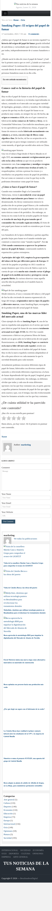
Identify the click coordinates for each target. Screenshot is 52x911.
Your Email (6, 503)
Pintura (7, 834)
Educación (8, 813)
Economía (8, 810)
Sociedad (7, 838)
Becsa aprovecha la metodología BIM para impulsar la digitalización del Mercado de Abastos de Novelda (23, 636)
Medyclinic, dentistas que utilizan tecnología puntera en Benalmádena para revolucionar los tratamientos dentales (25, 611)
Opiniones (8, 831)
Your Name (6, 494)
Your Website (7, 512)
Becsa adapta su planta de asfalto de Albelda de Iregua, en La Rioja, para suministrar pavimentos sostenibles (24, 784)
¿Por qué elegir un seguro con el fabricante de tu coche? (24, 709)
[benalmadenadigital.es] (26, 4)
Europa (7, 820)
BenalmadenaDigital (29, 878)
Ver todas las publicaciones (25, 539)
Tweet (4, 437)
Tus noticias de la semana (26, 866)
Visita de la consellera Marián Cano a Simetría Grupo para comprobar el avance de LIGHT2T (23, 564)
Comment (6, 467)
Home (16, 20)
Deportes (7, 806)
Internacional (9, 824)
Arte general (9, 800)
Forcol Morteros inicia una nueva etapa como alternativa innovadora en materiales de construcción (24, 661)
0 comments (34, 34)
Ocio (23, 20)
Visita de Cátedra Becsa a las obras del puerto (20, 587)
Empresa (7, 817)
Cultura (7, 803)
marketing (26, 444)
